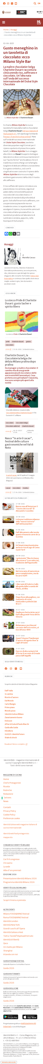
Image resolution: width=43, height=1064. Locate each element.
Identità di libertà (11, 939)
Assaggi (13, 29)
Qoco (5, 943)
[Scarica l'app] (10, 1017)
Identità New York (11, 925)
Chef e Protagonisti (12, 783)
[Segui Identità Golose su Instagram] (8, 3)
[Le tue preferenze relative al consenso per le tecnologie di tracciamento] (2, 798)
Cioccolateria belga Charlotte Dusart (19, 413)
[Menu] (3, 22)
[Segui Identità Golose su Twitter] (11, 3)
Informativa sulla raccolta (9, 1062)
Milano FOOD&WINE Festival (16, 913)
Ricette (6, 786)
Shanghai (7, 950)
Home (6, 29)
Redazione (8, 794)
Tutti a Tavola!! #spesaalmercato (18, 936)
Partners (7, 797)
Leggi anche (11, 293)
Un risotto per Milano (13, 947)
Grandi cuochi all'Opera (14, 928)
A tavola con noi (10, 954)
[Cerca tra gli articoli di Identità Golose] (35, 3)
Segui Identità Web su (14, 662)
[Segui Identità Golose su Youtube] (15, 3)
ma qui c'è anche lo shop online (17, 137)
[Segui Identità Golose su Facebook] (4, 3)
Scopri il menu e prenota (14, 900)
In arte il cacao (11, 475)
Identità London (10, 921)
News (5, 801)
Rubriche (9, 676)
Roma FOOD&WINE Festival (15, 917)
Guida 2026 (8, 968)
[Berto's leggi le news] (21, 12)
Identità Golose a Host (13, 932)
